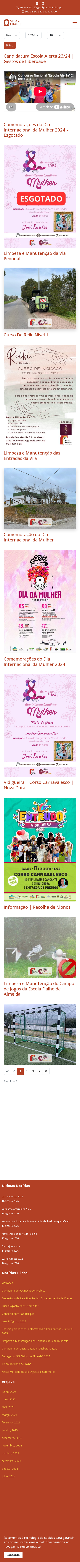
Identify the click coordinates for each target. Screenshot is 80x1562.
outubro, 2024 (10, 1332)
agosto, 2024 (10, 1347)
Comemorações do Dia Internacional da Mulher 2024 (34, 540)
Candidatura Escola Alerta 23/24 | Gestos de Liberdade (39, 58)
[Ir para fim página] (46, 949)
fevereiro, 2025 (11, 1301)
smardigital (69, 1434)
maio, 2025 (8, 1278)
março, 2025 (9, 1293)
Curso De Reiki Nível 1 (26, 274)
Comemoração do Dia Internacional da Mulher (29, 415)
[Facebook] (37, 3)
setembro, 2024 (11, 1339)
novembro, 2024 (12, 1324)
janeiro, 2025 (10, 1308)
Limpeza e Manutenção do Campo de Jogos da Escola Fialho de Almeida (39, 867)
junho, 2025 (9, 1270)
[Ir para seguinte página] (39, 949)
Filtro (9, 45)
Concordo (13, 1555)
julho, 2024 (8, 1355)
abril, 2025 (8, 1285)
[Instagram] (43, 3)
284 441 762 (26, 7)
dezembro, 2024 (12, 1316)
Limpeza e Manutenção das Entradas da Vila (32, 394)
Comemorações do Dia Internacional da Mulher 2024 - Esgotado (36, 129)
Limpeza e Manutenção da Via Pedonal (35, 256)
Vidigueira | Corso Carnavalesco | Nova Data (38, 663)
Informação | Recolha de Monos (37, 785)
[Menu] (75, 22)
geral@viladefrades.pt (49, 7)
